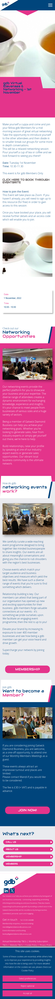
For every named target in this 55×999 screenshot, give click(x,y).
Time (6, 303)
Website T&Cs (16, 945)
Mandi (23, 777)
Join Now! (27, 810)
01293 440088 (28, 920)
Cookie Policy (31, 945)
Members (12, 863)
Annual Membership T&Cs (14, 941)
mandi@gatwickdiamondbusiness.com (17, 927)
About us (12, 849)
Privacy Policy (46, 945)
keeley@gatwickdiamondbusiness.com (17, 934)
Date (6, 294)
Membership (27, 669)
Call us (11, 842)
